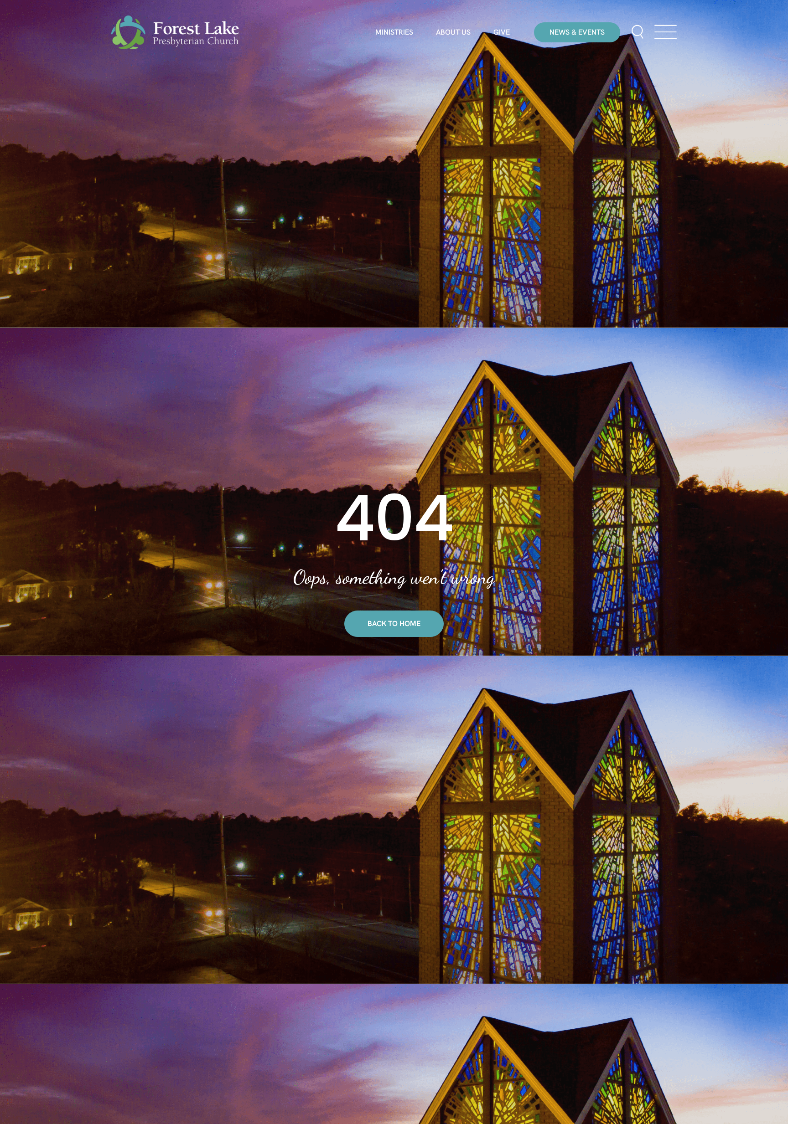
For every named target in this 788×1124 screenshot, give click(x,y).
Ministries (394, 32)
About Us (453, 32)
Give (501, 32)
